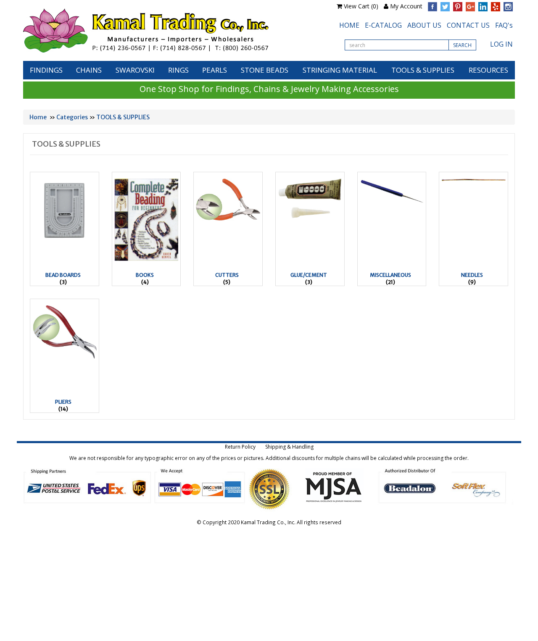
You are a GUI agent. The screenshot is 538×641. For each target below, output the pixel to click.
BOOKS (145, 275)
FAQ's (504, 25)
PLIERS (63, 402)
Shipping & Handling (289, 446)
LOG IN (501, 44)
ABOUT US (424, 25)
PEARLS (214, 70)
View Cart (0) (361, 6)
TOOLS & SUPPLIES (422, 70)
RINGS (178, 70)
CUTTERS (227, 275)
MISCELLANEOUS (390, 275)
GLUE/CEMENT (308, 275)
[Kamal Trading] (163, 30)
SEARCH (462, 45)
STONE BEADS (264, 70)
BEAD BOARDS (63, 275)
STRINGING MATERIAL (340, 70)
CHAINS (89, 70)
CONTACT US (468, 25)
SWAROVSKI (135, 70)
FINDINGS (46, 70)
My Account (406, 6)
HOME (349, 25)
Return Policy (240, 446)
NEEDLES (472, 275)
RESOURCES (488, 70)
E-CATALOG (383, 25)
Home (38, 117)
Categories (72, 117)
